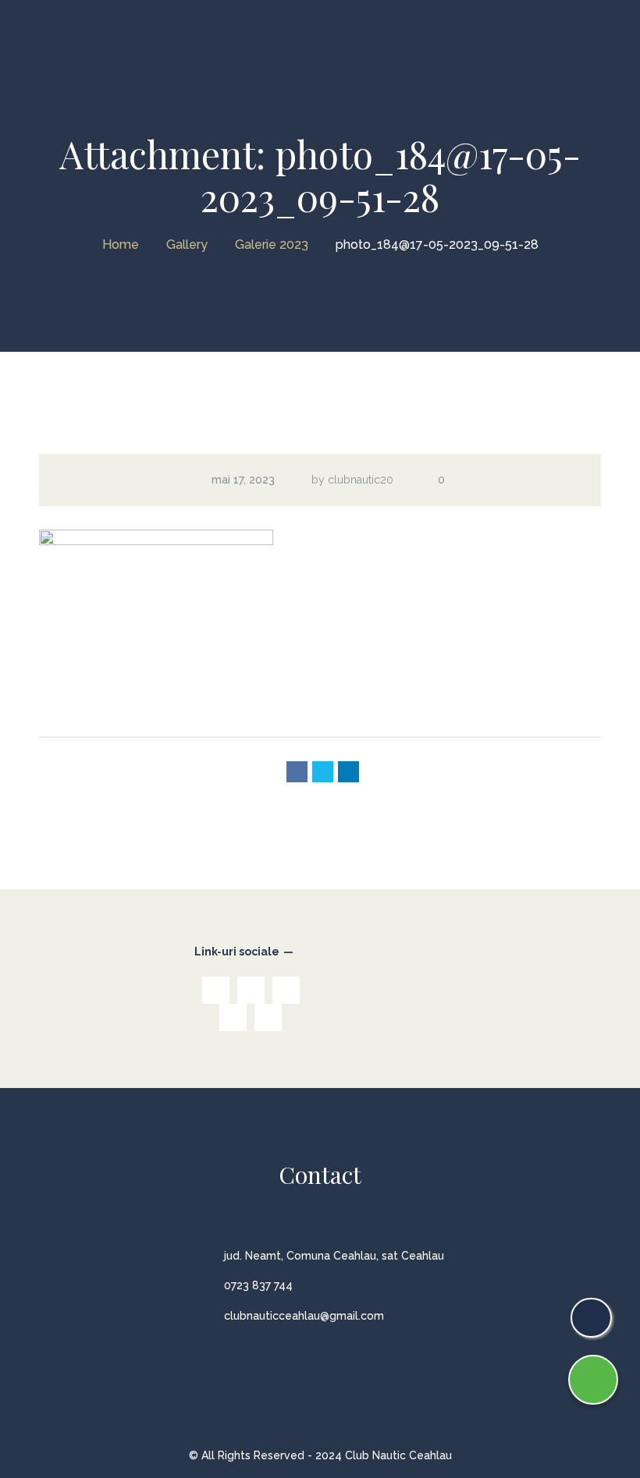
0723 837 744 (258, 1285)
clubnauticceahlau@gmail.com (304, 1316)
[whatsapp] (593, 1380)
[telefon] (591, 1318)
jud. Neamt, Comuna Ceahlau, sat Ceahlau (334, 1255)
